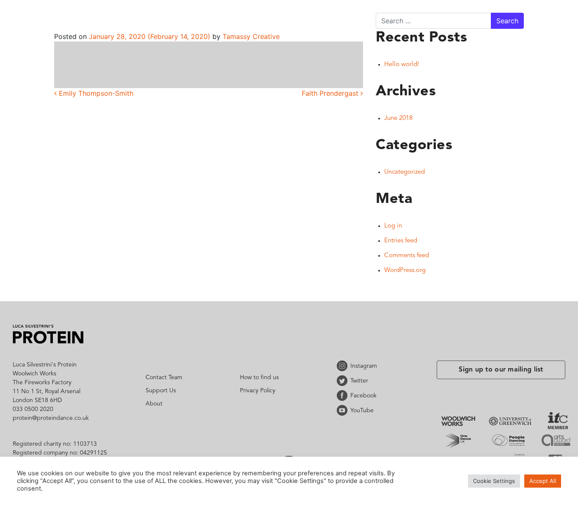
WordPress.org (405, 270)
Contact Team (164, 377)
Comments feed (406, 255)
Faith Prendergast (331, 93)
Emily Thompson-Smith (95, 93)
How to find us (259, 377)
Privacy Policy (257, 391)
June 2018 (398, 118)
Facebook (343, 395)
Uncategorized (404, 172)
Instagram (343, 366)
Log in (393, 226)
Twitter (343, 380)
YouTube (343, 410)
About (154, 404)
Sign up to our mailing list (501, 370)
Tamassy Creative (250, 36)
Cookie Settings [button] (494, 480)
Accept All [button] (542, 480)
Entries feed (400, 241)
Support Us (161, 391)
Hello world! (401, 64)
